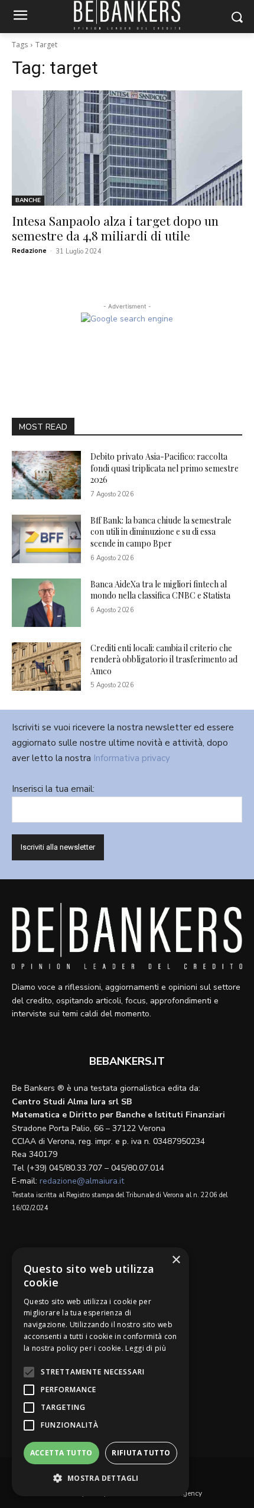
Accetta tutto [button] (61, 1453)
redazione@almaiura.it (82, 1181)
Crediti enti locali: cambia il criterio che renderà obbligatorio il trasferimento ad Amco (163, 659)
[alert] (100, 1371)
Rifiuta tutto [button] (141, 1453)
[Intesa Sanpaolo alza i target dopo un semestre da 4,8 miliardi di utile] (127, 148)
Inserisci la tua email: (53, 789)
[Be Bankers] (127, 936)
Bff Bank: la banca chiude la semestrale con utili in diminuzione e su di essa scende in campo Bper (161, 532)
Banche (28, 200)
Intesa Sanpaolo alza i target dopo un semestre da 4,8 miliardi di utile (115, 227)
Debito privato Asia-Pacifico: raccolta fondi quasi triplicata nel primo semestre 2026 (164, 468)
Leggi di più (145, 1348)
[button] (100, 1478)
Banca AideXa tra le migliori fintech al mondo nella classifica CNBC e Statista (160, 590)
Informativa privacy (131, 758)
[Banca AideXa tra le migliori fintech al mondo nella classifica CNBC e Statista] (46, 602)
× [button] (175, 1260)
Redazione (29, 250)
